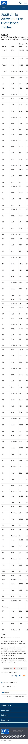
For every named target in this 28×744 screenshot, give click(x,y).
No (14, 686)
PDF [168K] (19, 668)
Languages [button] (5, 720)
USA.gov (10, 740)
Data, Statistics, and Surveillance (13, 696)
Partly (9, 686)
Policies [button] (4, 715)
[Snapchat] (21, 736)
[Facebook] (2, 736)
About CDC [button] (5, 710)
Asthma (3, 8)
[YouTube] (14, 736)
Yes (4, 686)
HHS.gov (3, 740)
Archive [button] (4, 725)
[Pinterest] (17, 736)
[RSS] (24, 736)
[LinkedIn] (11, 736)
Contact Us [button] (5, 705)
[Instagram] (8, 736)
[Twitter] (5, 736)
